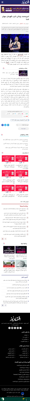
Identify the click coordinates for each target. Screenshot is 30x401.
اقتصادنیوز (20, 54)
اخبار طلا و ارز (24, 349)
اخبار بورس (24, 351)
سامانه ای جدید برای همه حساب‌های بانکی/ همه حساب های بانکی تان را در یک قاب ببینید (15, 281)
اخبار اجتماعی (11, 355)
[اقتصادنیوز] (15, 318)
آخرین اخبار (24, 277)
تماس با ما (25, 337)
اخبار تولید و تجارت (23, 355)
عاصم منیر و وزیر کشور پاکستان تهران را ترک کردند (17, 290)
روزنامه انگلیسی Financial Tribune (21, 374)
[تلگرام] (8, 125)
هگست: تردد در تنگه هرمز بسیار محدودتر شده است (17, 287)
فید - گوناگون (22, 23)
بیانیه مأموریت (24, 341)
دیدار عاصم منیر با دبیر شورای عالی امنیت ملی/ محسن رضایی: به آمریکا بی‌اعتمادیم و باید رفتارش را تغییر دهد (15, 214)
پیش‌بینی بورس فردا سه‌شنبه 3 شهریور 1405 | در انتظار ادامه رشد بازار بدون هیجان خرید (14, 227)
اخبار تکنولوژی (11, 353)
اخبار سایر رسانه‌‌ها (10, 357)
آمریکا (7, 62)
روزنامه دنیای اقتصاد (24, 367)
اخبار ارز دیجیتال (23, 357)
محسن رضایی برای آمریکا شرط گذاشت (19, 285)
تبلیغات (25, 335)
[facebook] (20, 328)
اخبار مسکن (11, 351)
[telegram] (12, 328)
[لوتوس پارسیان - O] (15, 399)
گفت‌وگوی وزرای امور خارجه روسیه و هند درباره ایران (16, 293)
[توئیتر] (5, 125)
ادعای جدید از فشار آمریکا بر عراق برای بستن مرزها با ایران (14, 231)
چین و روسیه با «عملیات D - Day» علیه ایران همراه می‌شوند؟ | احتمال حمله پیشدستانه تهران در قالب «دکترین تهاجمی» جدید (14, 218)
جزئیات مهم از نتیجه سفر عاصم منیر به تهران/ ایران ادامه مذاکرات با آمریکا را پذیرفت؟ (14, 223)
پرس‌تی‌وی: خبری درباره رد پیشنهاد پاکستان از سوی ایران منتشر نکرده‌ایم (14, 209)
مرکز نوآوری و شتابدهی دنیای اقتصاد (21, 381)
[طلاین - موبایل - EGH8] (15, 9)
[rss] (9, 328)
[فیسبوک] (2, 125)
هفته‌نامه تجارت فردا (24, 372)
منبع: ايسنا (23, 128)
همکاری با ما (24, 339)
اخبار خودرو (25, 353)
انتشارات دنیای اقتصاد (24, 377)
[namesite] (25, 2)
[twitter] (17, 328)
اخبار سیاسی (11, 349)
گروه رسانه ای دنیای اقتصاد (23, 365)
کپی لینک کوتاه (25, 125)
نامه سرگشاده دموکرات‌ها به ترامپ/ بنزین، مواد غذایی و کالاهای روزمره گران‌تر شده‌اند (15, 235)
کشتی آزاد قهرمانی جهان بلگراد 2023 (20, 120)
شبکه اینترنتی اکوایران (24, 370)
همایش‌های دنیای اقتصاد (23, 379)
